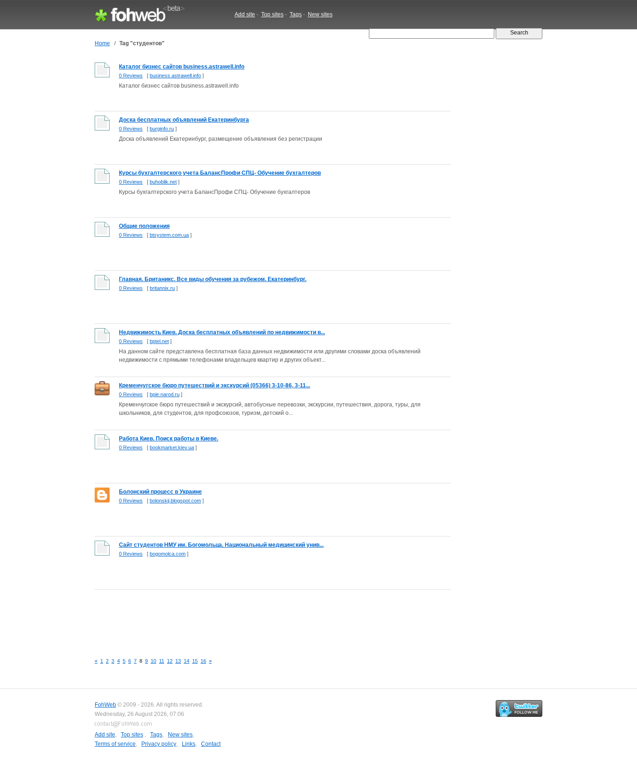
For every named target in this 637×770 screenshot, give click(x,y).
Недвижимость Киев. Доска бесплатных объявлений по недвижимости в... (222, 332)
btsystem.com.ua (169, 235)
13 (178, 661)
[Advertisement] (264, 617)
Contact (211, 744)
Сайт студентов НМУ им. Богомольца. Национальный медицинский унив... (221, 545)
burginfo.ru (162, 128)
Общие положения (144, 226)
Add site (245, 14)
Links (188, 744)
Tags (296, 14)
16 (203, 661)
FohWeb (105, 704)
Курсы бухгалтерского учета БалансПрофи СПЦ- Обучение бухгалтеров (220, 173)
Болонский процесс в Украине (160, 491)
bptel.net (159, 341)
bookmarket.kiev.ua (172, 447)
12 (170, 661)
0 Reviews (131, 75)
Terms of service (115, 744)
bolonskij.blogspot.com (175, 500)
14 (186, 661)
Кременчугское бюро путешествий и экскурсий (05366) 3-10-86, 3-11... (214, 385)
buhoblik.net (163, 182)
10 (153, 661)
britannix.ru (162, 288)
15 (195, 661)
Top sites (272, 14)
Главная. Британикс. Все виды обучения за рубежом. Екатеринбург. (212, 279)
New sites (320, 14)
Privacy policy (158, 744)
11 (161, 661)
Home (102, 43)
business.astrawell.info (175, 75)
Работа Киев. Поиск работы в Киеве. (168, 438)
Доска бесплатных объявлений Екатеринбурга (184, 120)
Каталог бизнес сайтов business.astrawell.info (181, 66)
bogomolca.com (168, 554)
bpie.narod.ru (165, 394)
